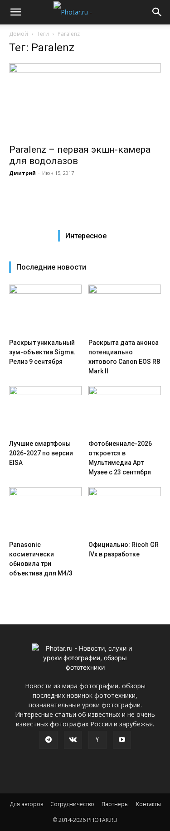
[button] (15, 12)
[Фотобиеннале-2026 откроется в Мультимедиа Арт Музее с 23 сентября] (124, 411)
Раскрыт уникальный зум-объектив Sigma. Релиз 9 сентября (42, 352)
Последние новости (51, 267)
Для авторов (26, 804)
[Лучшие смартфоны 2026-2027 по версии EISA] (45, 411)
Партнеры (115, 804)
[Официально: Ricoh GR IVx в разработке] (124, 512)
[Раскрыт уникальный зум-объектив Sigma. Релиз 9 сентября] (45, 309)
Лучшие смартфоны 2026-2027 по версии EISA (41, 453)
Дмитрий (22, 172)
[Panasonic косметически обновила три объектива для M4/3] (45, 512)
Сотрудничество (72, 804)
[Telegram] (48, 740)
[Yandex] (97, 740)
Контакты (148, 804)
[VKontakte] (73, 740)
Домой (18, 34)
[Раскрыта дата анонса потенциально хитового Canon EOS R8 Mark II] (124, 309)
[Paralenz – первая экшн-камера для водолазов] (85, 100)
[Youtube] (122, 740)
